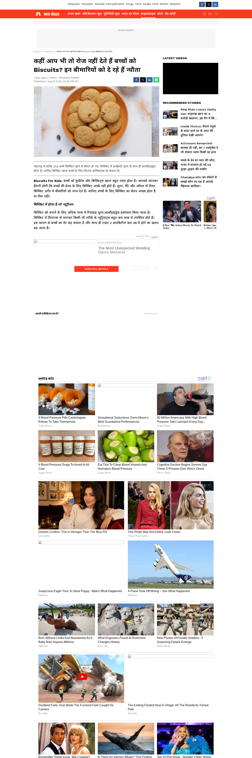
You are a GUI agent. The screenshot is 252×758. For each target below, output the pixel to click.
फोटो (160, 13)
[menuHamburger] (210, 14)
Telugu (130, 4)
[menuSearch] (216, 13)
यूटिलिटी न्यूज (112, 13)
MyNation (175, 4)
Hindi (155, 4)
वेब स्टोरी (170, 13)
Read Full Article (96, 269)
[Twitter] (209, 4)
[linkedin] (215, 4)
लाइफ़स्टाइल (148, 13)
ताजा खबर (74, 13)
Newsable (87, 4)
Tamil (138, 4)
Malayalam (74, 4)
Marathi (164, 4)
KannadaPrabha (115, 4)
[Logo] (49, 14)
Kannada (100, 4)
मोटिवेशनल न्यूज (92, 13)
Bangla (147, 4)
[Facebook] (202, 4)
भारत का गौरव (130, 13)
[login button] (205, 13)
